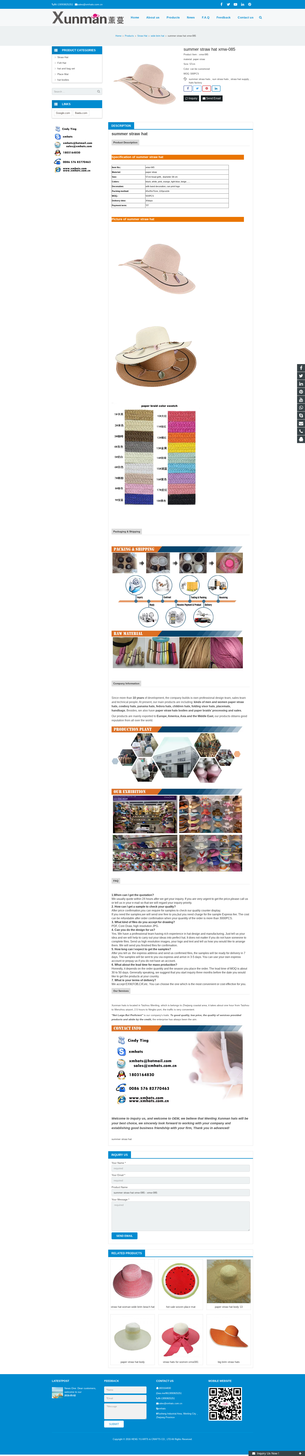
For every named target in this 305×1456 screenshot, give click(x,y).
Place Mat (62, 74)
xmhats (162, 1408)
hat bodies (63, 79)
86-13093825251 (63, 4)
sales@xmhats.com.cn (90, 4)
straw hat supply (240, 79)
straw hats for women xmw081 (180, 1361)
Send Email (213, 98)
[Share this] (188, 89)
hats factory (195, 82)
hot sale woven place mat (180, 1306)
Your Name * (119, 1162)
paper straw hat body (133, 1361)
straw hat (138, 133)
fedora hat (163, 706)
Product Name (120, 1187)
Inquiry (192, 98)
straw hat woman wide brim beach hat (132, 1306)
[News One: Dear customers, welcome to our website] (57, 1397)
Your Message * (120, 1199)
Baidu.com (81, 112)
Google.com (63, 112)
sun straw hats (220, 79)
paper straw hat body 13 (229, 1306)
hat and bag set (66, 68)
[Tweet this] (197, 89)
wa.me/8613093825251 (170, 1393)
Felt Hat (61, 62)
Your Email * (118, 1175)
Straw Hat (62, 57)
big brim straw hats (229, 1361)
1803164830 (165, 1388)
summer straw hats (199, 79)
